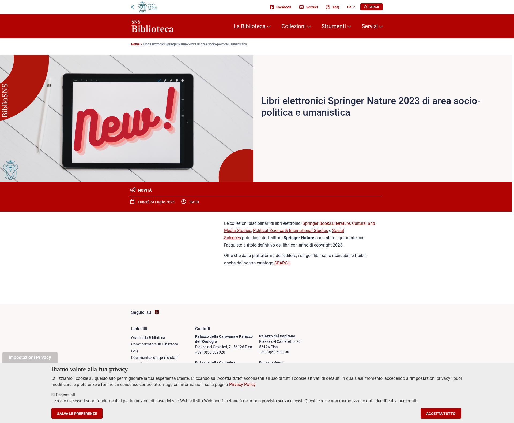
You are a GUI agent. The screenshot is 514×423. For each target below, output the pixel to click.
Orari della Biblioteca (148, 338)
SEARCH (282, 263)
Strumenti (334, 26)
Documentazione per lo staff (154, 357)
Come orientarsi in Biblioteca (154, 344)
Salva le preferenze (77, 413)
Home (135, 44)
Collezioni (293, 26)
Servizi (370, 26)
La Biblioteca (250, 26)
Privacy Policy (242, 384)
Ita (349, 6)
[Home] (152, 26)
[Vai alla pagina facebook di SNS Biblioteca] (157, 312)
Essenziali (65, 395)
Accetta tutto (441, 413)
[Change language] (353, 7)
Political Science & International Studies (290, 230)
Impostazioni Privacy (30, 357)
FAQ (336, 7)
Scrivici (312, 7)
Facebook (283, 7)
